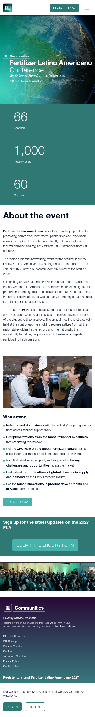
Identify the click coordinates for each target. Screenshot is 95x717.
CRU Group (10, 641)
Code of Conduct (13, 646)
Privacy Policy (11, 661)
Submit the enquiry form (45, 545)
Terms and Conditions (16, 656)
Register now (64, 8)
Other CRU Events (14, 636)
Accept (12, 707)
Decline (35, 707)
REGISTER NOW (17, 502)
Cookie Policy (11, 666)
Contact (8, 651)
